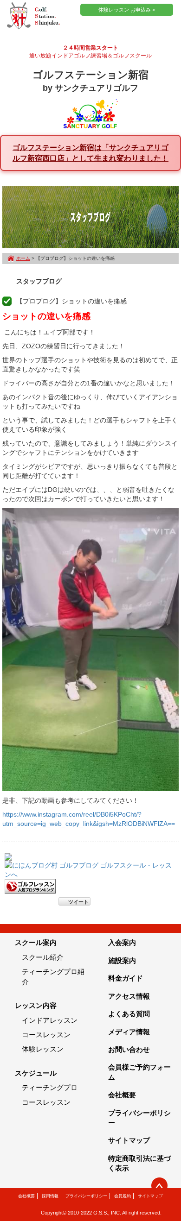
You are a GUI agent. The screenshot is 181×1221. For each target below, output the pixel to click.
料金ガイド (125, 978)
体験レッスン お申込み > (126, 10)
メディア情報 (129, 1032)
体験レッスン (43, 1049)
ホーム (23, 258)
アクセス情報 (129, 996)
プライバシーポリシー (86, 1196)
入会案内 (122, 942)
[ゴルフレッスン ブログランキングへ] (30, 886)
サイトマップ (129, 1140)
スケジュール (36, 1073)
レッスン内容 (36, 1005)
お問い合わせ (129, 1049)
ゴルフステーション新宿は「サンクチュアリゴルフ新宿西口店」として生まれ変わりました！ (90, 152)
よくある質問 (129, 1014)
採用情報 (50, 1196)
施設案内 (122, 960)
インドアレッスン (50, 1020)
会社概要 (122, 1095)
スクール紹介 (43, 957)
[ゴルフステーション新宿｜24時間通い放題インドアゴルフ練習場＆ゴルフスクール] (33, 16)
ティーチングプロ (50, 1087)
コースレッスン (46, 1034)
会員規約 (122, 1196)
